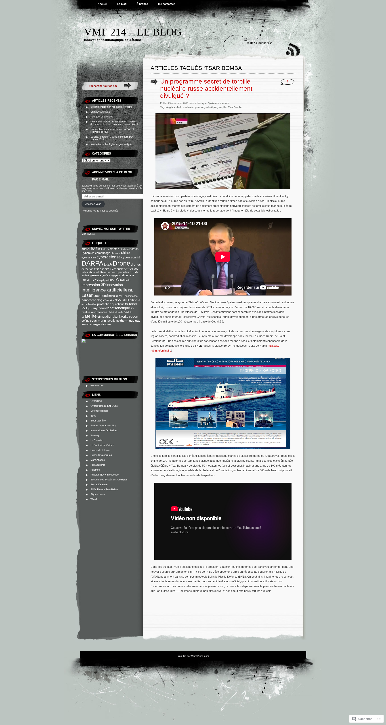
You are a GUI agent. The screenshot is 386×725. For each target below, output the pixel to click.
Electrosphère (98, 420)
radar (133, 304)
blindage (124, 249)
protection (104, 304)
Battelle (102, 249)
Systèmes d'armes (218, 103)
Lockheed (100, 296)
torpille (222, 107)
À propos (142, 4)
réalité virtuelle (115, 312)
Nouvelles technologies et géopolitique (111, 144)
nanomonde (131, 296)
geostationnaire (124, 275)
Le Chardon (96, 440)
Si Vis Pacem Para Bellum (104, 489)
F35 (135, 269)
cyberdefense (108, 257)
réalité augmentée (94, 312)
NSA (118, 300)
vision (85, 324)
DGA (108, 264)
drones (136, 264)
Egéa (93, 415)
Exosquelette (118, 269)
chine (125, 253)
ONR (125, 300)
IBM (122, 280)
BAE (94, 249)
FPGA (134, 272)
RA (126, 304)
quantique (118, 304)
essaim (104, 269)
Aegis (169, 107)
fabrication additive (94, 272)
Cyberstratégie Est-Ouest (104, 405)
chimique (115, 253)
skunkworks (120, 316)
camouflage (102, 253)
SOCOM (133, 316)
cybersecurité (130, 257)
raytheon (99, 308)
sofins (85, 320)
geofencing (108, 275)
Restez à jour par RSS (260, 43)
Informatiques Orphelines (104, 430)
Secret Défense (98, 484)
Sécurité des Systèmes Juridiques (109, 479)
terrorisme (113, 320)
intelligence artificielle (105, 290)
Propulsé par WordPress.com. (193, 656)
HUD (111, 280)
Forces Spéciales (118, 272)
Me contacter (166, 4)
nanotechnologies (94, 300)
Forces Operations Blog (103, 425)
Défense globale (99, 410)
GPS (95, 280)
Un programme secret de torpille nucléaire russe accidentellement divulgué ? (206, 88)
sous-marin (98, 320)
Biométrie (113, 249)
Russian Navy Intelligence (104, 474)
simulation (104, 316)
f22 (130, 269)
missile (113, 296)
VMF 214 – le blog (133, 32)
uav (137, 320)
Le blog (121, 4)
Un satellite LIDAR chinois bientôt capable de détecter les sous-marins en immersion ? (114, 123)
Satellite (89, 316)
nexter (110, 300)
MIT (121, 296)
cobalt (178, 107)
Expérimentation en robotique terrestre (111, 106)
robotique (122, 308)
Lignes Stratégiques (101, 455)
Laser (87, 295)
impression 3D (94, 285)
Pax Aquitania (97, 464)
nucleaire (188, 107)
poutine (199, 107)
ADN (84, 249)
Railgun (87, 308)
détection (87, 269)
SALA (128, 312)
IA (116, 279)
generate (95, 275)
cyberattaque (89, 257)
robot (110, 308)
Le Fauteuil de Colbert (102, 445)
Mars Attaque (97, 460)
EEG (96, 269)
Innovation (114, 285)
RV (132, 308)
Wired (93, 499)
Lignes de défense (100, 450)
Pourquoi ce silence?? (102, 116)
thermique (127, 320)
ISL (130, 290)
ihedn (127, 280)
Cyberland (96, 401)
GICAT (86, 280)
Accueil (102, 4)
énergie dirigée (100, 324)
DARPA (92, 263)
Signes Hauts (97, 494)
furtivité (85, 275)
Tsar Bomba (235, 107)
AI (88, 249)
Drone (121, 263)
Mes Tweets (88, 234)
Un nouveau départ (100, 111)
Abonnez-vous (93, 204)
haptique (103, 280)
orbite (133, 300)
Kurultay (94, 435)
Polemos (95, 469)
